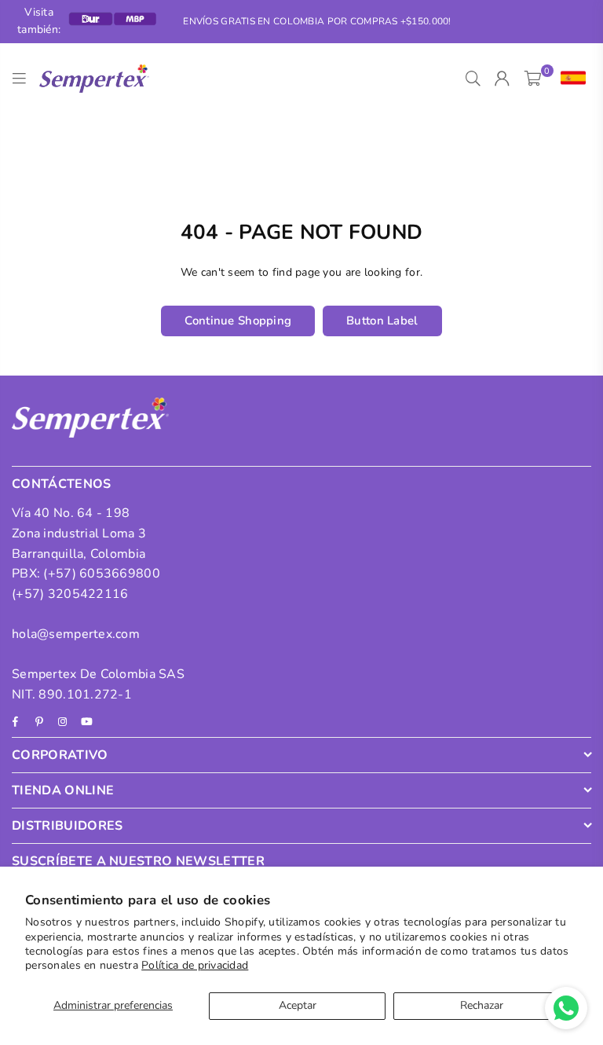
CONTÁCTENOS (61, 484)
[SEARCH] (473, 78)
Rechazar (481, 1005)
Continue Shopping (238, 320)
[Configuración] (569, 78)
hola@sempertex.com (76, 634)
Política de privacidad (194, 965)
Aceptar (297, 1005)
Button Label (382, 320)
